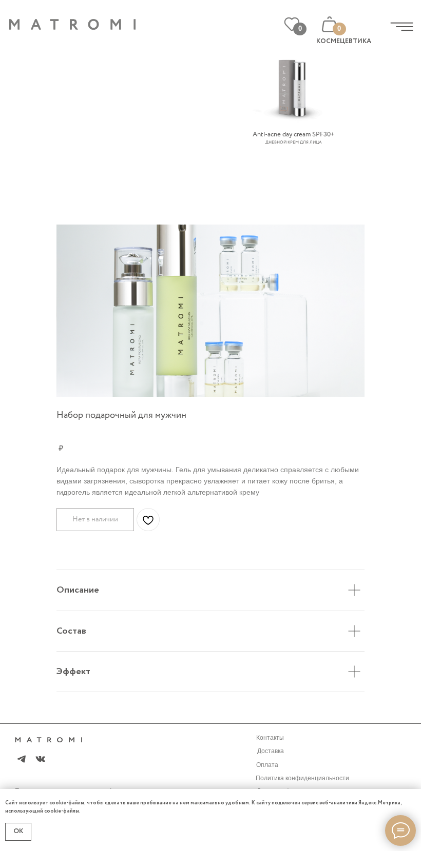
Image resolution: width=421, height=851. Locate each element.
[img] (401, 26)
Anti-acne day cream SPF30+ (294, 134)
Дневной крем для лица (293, 142)
